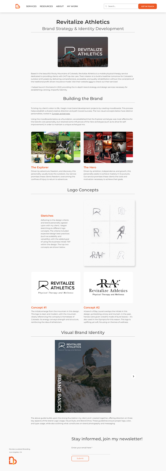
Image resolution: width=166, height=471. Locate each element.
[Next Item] (133, 376)
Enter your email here (81, 448)
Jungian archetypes (61, 114)
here (91, 82)
